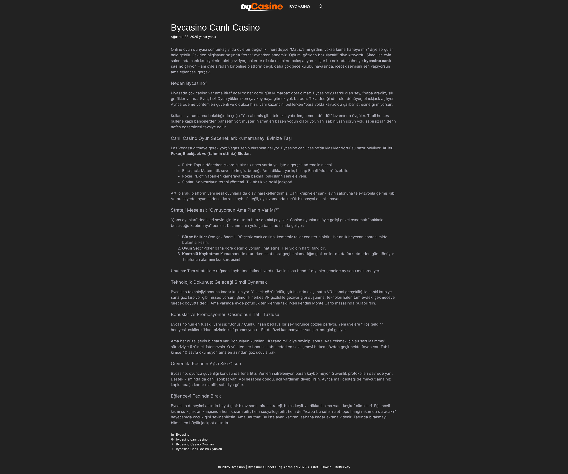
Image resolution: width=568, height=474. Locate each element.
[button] (320, 6)
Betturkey (342, 467)
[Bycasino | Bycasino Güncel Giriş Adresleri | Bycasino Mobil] (262, 6)
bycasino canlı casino (192, 439)
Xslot (314, 467)
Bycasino (299, 6)
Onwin (326, 467)
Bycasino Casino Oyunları (195, 444)
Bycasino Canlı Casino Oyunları (199, 449)
